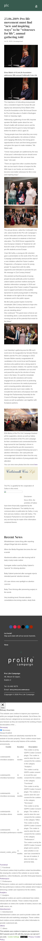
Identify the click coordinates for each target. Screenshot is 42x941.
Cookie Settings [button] (13, 937)
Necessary (6, 730)
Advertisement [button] (5, 909)
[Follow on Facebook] (10, 626)
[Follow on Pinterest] (19, 626)
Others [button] (2, 926)
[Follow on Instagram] (15, 626)
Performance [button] (4, 879)
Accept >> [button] (24, 937)
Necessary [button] (4, 727)
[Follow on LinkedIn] (27, 626)
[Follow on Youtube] (31, 626)
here (36, 464)
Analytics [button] (3, 892)
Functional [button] (4, 865)
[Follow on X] (23, 626)
